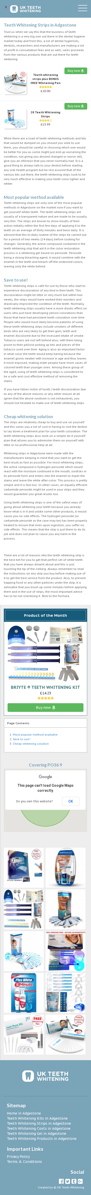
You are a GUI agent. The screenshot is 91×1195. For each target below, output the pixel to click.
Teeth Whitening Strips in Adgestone (39, 1123)
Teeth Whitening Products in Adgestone (42, 1138)
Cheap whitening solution (31, 743)
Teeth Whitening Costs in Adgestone (39, 1128)
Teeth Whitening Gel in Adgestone (36, 1133)
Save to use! (21, 739)
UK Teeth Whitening (70, 1187)
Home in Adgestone (24, 1113)
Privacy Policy (18, 1156)
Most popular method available (35, 734)
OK (70, 801)
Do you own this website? (34, 801)
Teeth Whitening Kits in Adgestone (37, 1118)
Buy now (74, 71)
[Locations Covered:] (6, 7)
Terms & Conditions (24, 1161)
